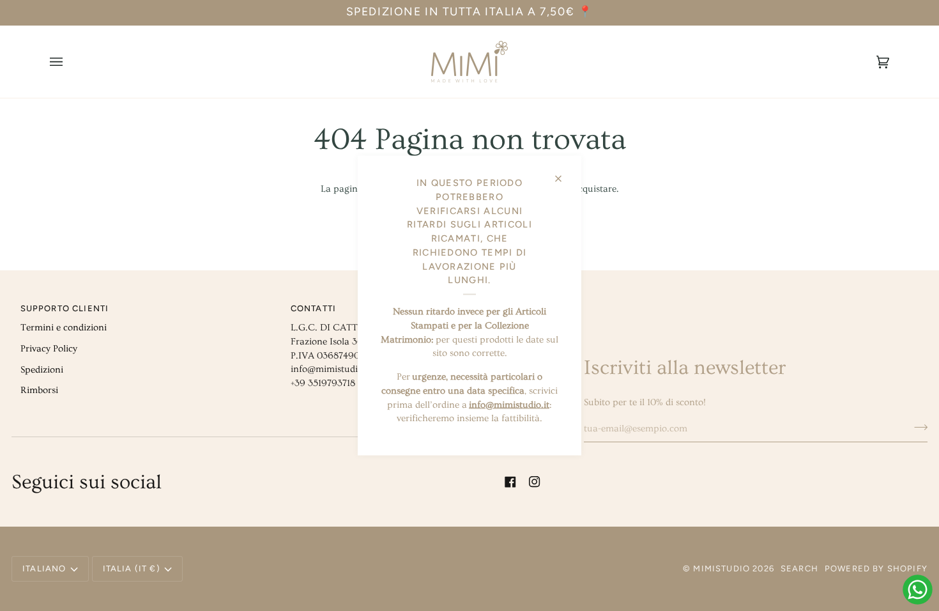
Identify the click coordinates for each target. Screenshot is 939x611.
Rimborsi (39, 390)
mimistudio (721, 568)
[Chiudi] (563, 173)
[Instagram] (534, 482)
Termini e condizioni (63, 327)
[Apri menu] (69, 62)
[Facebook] (510, 482)
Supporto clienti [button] (64, 308)
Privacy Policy (48, 348)
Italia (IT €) (131, 568)
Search (799, 568)
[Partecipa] (917, 427)
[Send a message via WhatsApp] (918, 590)
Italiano (44, 568)
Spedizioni (41, 369)
